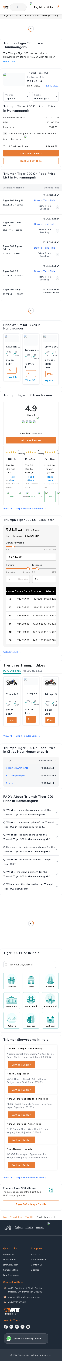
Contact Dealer (21, 1064)
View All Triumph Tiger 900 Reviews (23, 508)
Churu (9, 783)
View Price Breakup (44, 207)
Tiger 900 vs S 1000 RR (50, 380)
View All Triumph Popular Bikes (20, 735)
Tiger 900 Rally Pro (14, 200)
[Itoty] (29, 1227)
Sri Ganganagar (15, 775)
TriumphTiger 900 (37, 73)
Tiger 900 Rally (12, 289)
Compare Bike (10, 1270)
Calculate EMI (10, 651)
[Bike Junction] (6, 7)
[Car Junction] (53, 1227)
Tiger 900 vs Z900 (11, 376)
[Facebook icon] (6, 1327)
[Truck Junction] (18, 1227)
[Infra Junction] (40, 1227)
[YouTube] (28, 1327)
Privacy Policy (38, 1259)
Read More (31, 478)
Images (57, 15)
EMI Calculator (52, 86)
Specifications (32, 15)
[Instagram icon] (17, 1327)
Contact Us (36, 1264)
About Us (36, 1254)
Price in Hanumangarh (13, 370)
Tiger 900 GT (10, 271)
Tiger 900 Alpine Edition (12, 248)
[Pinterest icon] (11, 1327)
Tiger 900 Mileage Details (31, 1204)
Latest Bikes (9, 1259)
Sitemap (35, 1270)
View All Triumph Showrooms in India (23, 1177)
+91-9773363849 (17, 1302)
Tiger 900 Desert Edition (13, 224)
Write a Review (31, 440)
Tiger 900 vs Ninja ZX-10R (31, 380)
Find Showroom (11, 1275)
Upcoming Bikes (32, 671)
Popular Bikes (12, 671)
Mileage (46, 15)
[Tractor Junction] (7, 1227)
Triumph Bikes (16, 1217)
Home (5, 1217)
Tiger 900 (8, 15)
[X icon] (22, 1327)
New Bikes (8, 1254)
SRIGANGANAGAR (17, 768)
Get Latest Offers (31, 153)
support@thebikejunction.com (24, 1297)
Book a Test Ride (31, 160)
